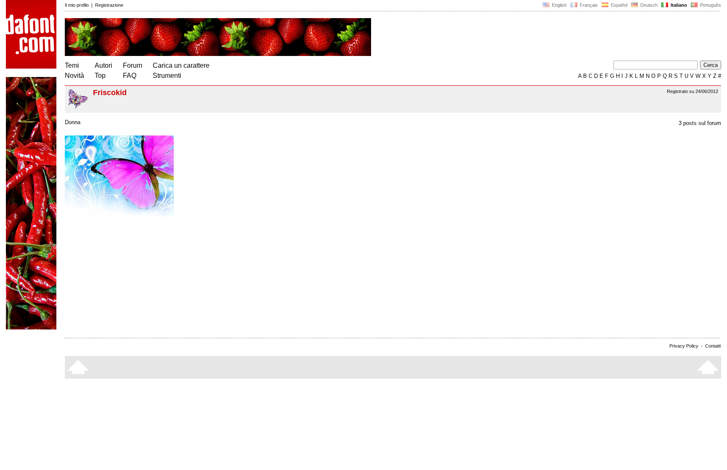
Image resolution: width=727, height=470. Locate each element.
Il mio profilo (77, 5)
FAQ (129, 75)
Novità (74, 75)
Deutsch (648, 5)
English (558, 5)
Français (588, 5)
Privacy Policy (683, 345)
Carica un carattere (181, 65)
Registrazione (109, 5)
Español (618, 5)
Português (709, 5)
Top (100, 75)
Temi (72, 65)
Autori (103, 65)
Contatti (713, 345)
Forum (132, 65)
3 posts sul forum (700, 123)
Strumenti (167, 75)
